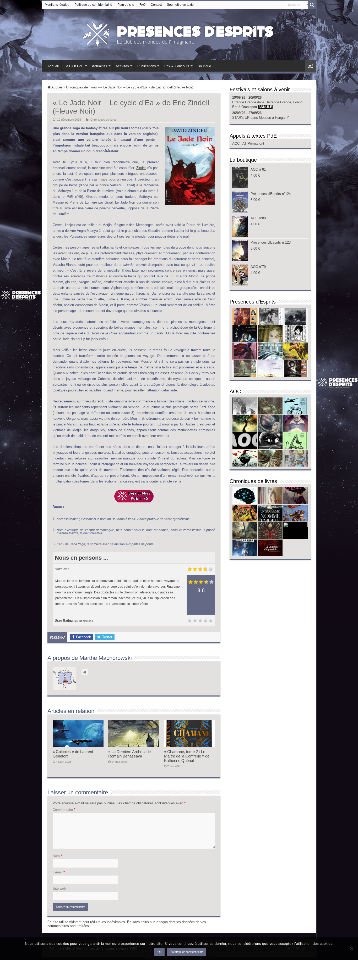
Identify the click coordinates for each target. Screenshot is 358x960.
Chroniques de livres (81, 87)
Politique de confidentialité (93, 5)
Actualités (99, 66)
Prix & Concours (176, 66)
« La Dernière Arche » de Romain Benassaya (129, 753)
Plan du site (125, 5)
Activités (122, 66)
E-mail (59, 872)
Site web (59, 888)
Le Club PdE (74, 66)
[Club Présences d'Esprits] (179, 33)
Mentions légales (57, 5)
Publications (146, 66)
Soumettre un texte (180, 5)
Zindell (141, 168)
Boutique (204, 66)
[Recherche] (312, 5)
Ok (159, 952)
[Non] (351, 948)
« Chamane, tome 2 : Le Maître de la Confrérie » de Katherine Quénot (186, 756)
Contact (156, 5)
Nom (57, 856)
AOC (236, 143)
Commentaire (64, 810)
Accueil (53, 66)
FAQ (142, 5)
